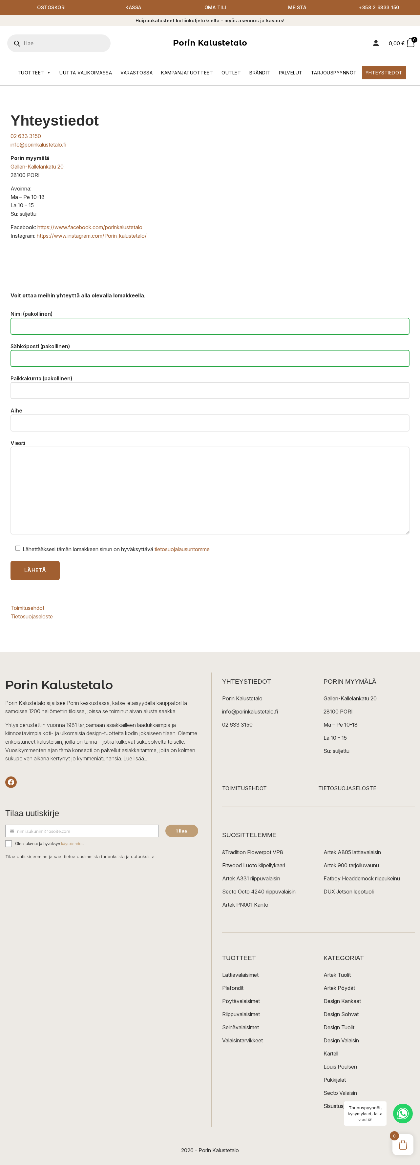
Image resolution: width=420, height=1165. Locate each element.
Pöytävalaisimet (241, 1001)
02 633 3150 (25, 136)
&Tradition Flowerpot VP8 (252, 852)
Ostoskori (51, 7)
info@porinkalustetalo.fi (38, 144)
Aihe (16, 410)
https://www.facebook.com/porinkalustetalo (89, 227)
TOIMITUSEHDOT (244, 788)
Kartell (331, 1053)
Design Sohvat (341, 1014)
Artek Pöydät (339, 988)
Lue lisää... (135, 758)
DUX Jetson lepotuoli (349, 891)
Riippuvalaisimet (241, 1014)
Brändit (259, 72)
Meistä (297, 7)
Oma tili (215, 7)
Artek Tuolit (337, 975)
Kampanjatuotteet (187, 72)
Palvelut (291, 72)
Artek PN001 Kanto (245, 904)
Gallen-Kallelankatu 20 (37, 166)
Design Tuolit (339, 1027)
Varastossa (136, 72)
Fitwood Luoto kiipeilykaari (253, 865)
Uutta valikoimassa (85, 72)
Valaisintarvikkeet (242, 1040)
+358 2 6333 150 (379, 7)
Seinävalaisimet (240, 1027)
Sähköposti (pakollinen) (40, 346)
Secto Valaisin (340, 1093)
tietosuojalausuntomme (182, 549)
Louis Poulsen (340, 1066)
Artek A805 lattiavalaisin (352, 852)
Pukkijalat (335, 1079)
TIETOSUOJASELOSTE (347, 788)
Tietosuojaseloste (31, 616)
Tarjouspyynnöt (334, 72)
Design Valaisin (341, 1040)
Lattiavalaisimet (240, 975)
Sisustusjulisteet (342, 1106)
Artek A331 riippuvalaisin (251, 878)
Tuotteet (31, 72)
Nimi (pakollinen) (31, 314)
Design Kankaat (342, 1001)
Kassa (133, 7)
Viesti (17, 443)
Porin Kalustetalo (210, 43)
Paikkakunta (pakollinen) (41, 378)
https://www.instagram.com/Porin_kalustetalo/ (92, 235)
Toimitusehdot (27, 608)
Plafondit (232, 988)
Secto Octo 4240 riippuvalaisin (259, 891)
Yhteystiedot (384, 72)
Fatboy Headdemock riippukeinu (362, 878)
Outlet (231, 72)
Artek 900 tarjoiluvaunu (351, 865)
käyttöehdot (72, 843)
